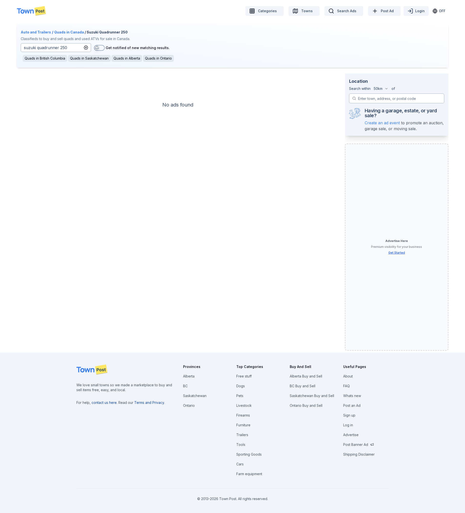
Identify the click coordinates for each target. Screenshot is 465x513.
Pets (239, 396)
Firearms (243, 415)
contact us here (104, 402)
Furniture (243, 425)
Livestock (244, 405)
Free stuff (244, 376)
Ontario (189, 405)
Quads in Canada (69, 32)
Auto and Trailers (36, 32)
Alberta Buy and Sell (306, 376)
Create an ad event (382, 122)
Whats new (352, 396)
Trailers (242, 435)
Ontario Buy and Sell (306, 405)
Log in (348, 425)
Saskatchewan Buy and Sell (312, 396)
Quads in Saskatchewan (89, 58)
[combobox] (381, 89)
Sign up (349, 415)
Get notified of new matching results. (138, 48)
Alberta (189, 376)
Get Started (396, 252)
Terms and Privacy (149, 402)
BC (185, 386)
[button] (86, 47)
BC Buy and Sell (302, 386)
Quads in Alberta (127, 58)
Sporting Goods (249, 454)
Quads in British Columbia (45, 58)
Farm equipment (249, 474)
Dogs (240, 386)
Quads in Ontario (158, 58)
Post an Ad (352, 405)
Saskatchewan (195, 396)
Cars (240, 464)
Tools (240, 444)
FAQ (346, 386)
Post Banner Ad (355, 444)
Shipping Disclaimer (359, 454)
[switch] (99, 48)
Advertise (351, 435)
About (348, 376)
